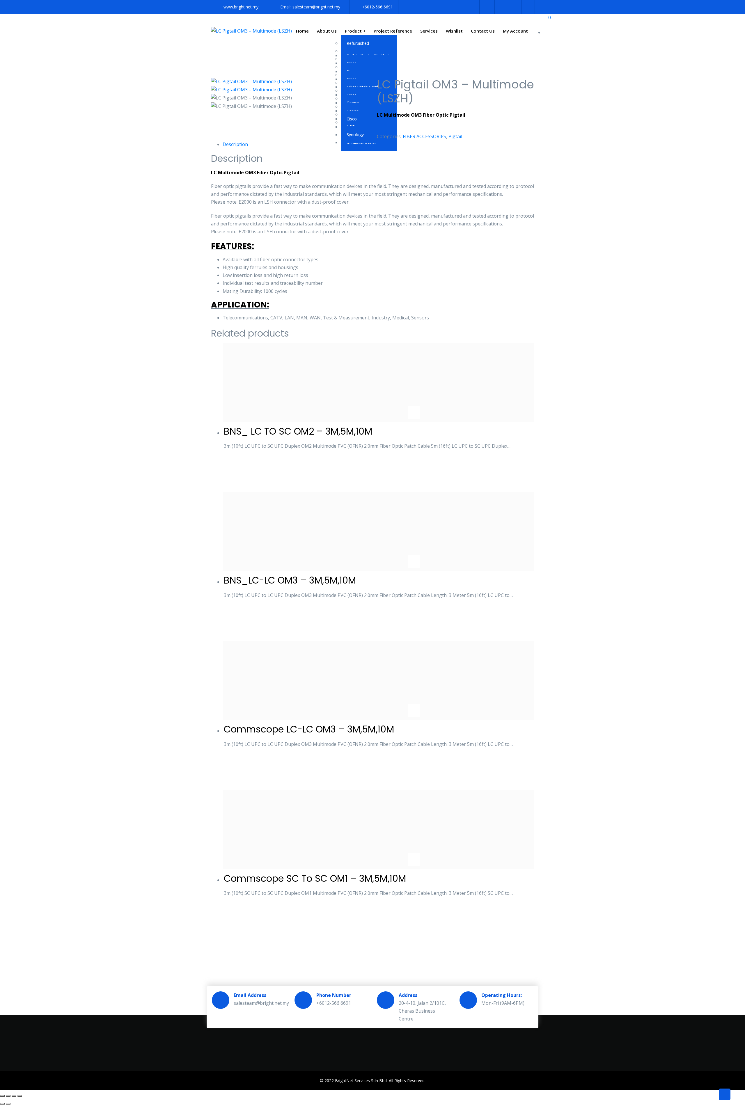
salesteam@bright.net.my (316, 7)
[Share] (14, 1096)
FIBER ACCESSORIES (424, 136)
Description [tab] (235, 144)
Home (302, 31)
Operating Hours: (501, 995)
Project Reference (393, 31)
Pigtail (455, 136)
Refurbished (358, 43)
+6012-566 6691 (377, 7)
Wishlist (454, 31)
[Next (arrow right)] (8, 1104)
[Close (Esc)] (19, 1096)
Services (429, 31)
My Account (515, 31)
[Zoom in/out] (2, 1096)
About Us (327, 31)
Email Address (250, 995)
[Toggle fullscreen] (8, 1096)
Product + (355, 31)
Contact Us (483, 31)
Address (408, 995)
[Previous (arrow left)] (2, 1104)
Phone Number (333, 995)
